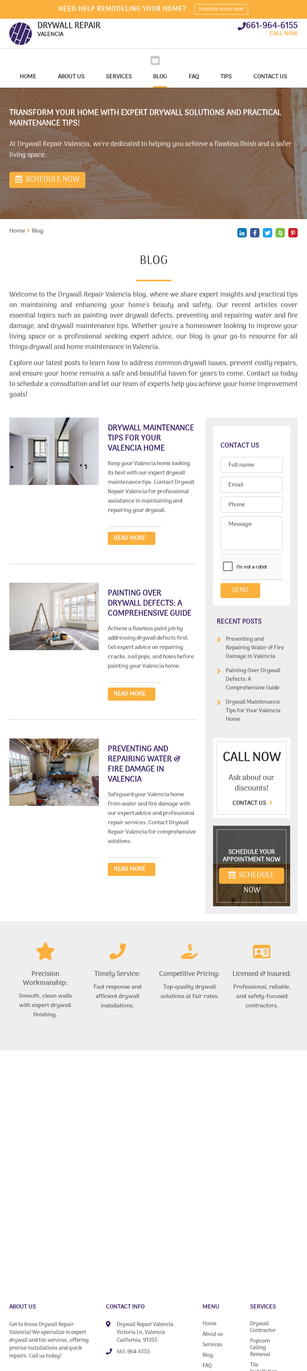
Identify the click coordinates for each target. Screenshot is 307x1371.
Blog (160, 77)
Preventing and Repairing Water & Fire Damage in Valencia (255, 648)
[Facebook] (254, 232)
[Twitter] (267, 232)
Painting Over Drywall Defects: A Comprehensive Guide (253, 679)
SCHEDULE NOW (255, 877)
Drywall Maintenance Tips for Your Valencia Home (253, 711)
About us (71, 77)
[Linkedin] (242, 232)
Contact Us (270, 77)
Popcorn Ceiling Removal (260, 1348)
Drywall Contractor (263, 1328)
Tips (226, 77)
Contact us (250, 803)
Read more (130, 538)
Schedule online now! (221, 9)
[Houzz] (280, 232)
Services (119, 77)
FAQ (194, 77)
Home (28, 77)
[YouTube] (155, 60)
